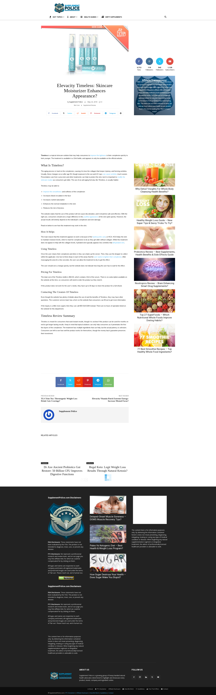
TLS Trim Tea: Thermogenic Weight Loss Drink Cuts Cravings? (59, 399)
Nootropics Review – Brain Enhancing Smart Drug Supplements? (154, 284)
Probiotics (45, 463)
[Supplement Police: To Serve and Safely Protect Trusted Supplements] (66, 540)
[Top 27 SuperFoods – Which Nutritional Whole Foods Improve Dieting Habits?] (154, 300)
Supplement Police (76, 102)
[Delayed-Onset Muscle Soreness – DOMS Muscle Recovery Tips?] (108, 505)
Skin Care (77, 105)
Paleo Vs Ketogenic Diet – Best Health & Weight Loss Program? (106, 547)
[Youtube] (158, 677)
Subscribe (169, 58)
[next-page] (86, 479)
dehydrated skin (118, 243)
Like (139, 58)
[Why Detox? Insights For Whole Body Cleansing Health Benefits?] (154, 175)
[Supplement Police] (50, 414)
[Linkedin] (146, 677)
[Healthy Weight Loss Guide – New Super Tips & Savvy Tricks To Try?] (154, 206)
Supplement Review (89, 105)
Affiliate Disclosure (114, 689)
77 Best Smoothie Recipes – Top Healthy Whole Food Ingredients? (154, 350)
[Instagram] (140, 677)
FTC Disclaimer (70, 693)
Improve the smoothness (52, 192)
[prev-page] (82, 479)
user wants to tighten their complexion (108, 257)
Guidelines (103, 693)
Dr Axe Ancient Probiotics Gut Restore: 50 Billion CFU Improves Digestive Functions (62, 470)
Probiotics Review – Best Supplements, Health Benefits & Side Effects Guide (154, 253)
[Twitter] (152, 677)
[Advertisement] (127, 8)
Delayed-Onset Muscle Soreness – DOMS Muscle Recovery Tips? (108, 518)
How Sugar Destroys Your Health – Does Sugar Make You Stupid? (108, 576)
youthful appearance (90, 217)
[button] (165, 17)
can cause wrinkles (110, 174)
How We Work (94, 693)
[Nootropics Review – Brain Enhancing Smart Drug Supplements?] (154, 269)
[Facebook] (134, 677)
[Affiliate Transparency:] (154, 95)
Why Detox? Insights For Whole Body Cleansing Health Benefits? (154, 190)
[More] (120, 113)
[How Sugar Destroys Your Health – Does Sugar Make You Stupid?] (108, 563)
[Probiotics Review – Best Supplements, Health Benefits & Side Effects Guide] (154, 237)
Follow (149, 58)
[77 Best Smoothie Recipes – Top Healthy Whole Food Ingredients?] (154, 335)
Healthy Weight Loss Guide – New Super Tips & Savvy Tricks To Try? (154, 221)
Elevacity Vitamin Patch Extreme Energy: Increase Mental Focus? (110, 399)
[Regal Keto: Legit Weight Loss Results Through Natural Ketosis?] (107, 451)
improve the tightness (98, 155)
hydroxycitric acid (99, 237)
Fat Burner (90, 463)
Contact (110, 693)
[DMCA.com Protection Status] (66, 579)
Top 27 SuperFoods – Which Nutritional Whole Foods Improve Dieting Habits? (154, 317)
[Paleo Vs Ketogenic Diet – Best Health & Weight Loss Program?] (108, 534)
